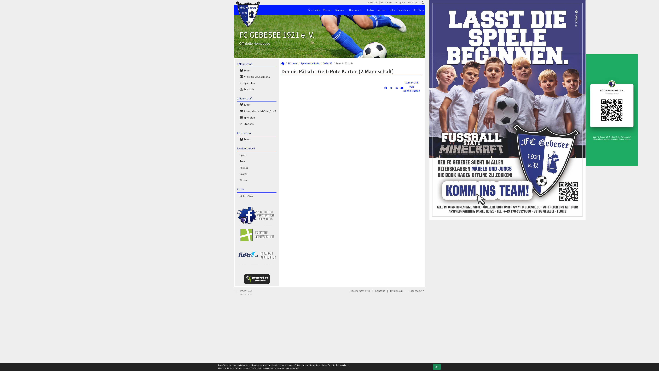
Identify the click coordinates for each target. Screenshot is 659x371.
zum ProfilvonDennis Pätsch (411, 86)
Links (392, 10)
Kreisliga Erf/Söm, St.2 (256, 76)
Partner (381, 10)
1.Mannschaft (245, 64)
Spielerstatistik (246, 148)
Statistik (248, 89)
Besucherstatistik (359, 291)
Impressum (396, 291)
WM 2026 (412, 2)
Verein (327, 10)
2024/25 (327, 63)
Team (246, 70)
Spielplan (249, 83)
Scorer (243, 174)
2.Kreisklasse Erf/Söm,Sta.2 (259, 111)
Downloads (372, 2)
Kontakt (380, 291)
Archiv (240, 189)
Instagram (400, 2)
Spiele (243, 155)
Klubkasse (386, 2)
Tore (242, 161)
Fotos (370, 10)
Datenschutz (416, 291)
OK (436, 367)
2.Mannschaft (245, 98)
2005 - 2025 (246, 196)
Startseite (314, 10)
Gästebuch (403, 10)
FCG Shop (418, 10)
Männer (339, 10)
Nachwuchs (355, 10)
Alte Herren (244, 133)
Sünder (244, 180)
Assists (244, 167)
